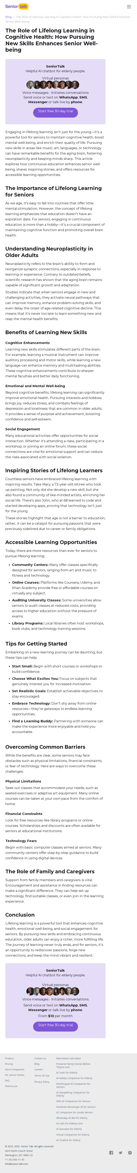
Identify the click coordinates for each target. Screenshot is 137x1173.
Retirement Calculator (68, 1058)
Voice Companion (14, 1069)
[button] (128, 7)
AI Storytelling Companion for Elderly (73, 1094)
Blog (8, 17)
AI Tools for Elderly (66, 1072)
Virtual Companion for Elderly (72, 1134)
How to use (11, 1086)
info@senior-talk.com (16, 1163)
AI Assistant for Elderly (69, 1129)
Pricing (9, 1063)
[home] (18, 6)
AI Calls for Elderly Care (69, 1123)
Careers (38, 1069)
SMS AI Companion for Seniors (73, 1101)
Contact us (40, 1058)
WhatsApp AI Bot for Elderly (71, 1117)
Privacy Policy (41, 1081)
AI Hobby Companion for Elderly (74, 1078)
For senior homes (14, 1075)
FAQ (7, 1080)
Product (9, 1058)
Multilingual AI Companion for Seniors (73, 1085)
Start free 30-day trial (55, 111)
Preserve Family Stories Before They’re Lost (73, 1065)
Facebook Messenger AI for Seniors (76, 1106)
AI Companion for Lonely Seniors (74, 1112)
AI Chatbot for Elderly (68, 1140)
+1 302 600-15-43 (14, 1159)
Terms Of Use (41, 1075)
